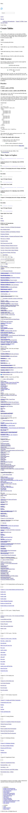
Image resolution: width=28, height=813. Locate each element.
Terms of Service (7, 807)
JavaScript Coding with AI (9, 794)
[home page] (4, 11)
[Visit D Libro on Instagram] (3, 778)
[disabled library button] (4, 257)
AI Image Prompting (7, 799)
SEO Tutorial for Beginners (9, 801)
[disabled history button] (2, 257)
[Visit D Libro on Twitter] (8, 778)
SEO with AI (6, 803)
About (4, 806)
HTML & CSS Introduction (9, 21)
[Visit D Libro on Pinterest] (6, 778)
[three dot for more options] (2, 255)
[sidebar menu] (2, 774)
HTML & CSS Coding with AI (10, 789)
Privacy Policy (6, 809)
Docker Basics (6, 792)
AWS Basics (6, 797)
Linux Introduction (7, 790)
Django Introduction (7, 795)
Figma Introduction (7, 798)
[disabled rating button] (7, 257)
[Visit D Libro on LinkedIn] (4, 778)
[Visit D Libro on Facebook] (1, 778)
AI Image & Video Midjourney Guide (11, 800)
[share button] (10, 257)
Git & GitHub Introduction (9, 793)
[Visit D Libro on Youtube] (9, 778)
